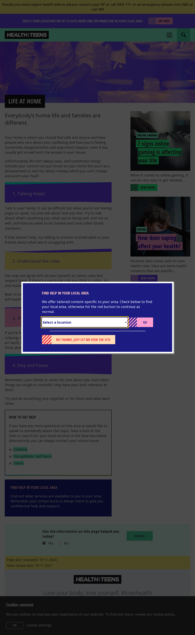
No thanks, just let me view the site (83, 339)
